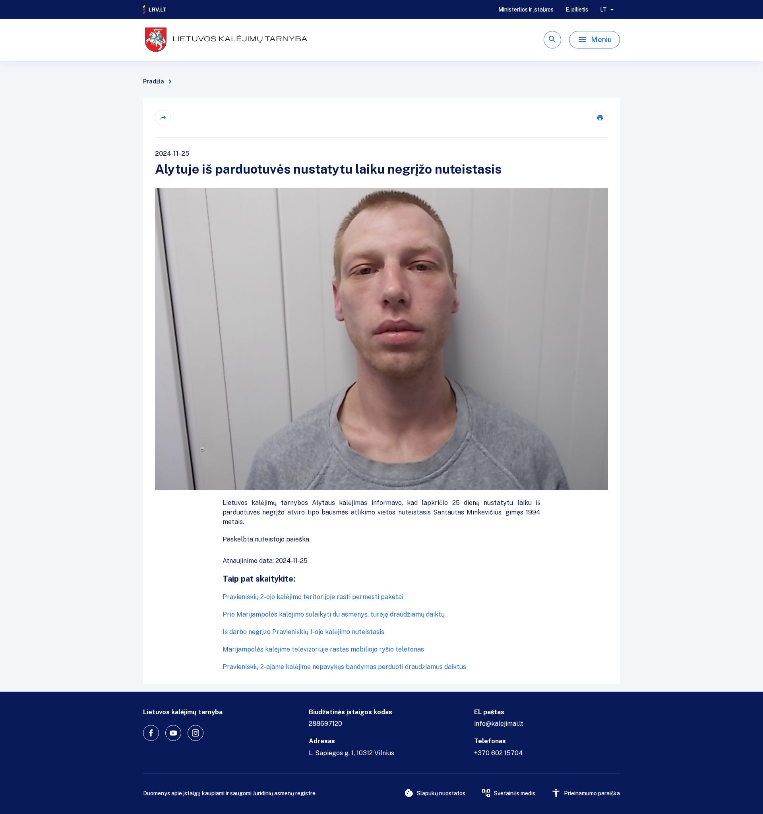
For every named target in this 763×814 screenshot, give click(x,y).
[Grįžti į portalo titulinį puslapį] (155, 9)
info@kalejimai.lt (498, 723)
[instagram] (195, 733)
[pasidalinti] (163, 118)
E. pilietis (576, 9)
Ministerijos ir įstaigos (526, 9)
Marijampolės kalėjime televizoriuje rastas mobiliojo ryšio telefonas (323, 649)
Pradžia (153, 81)
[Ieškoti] (552, 39)
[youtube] (173, 733)
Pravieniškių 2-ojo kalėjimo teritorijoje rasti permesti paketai (313, 597)
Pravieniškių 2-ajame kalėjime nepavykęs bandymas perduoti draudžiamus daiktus (344, 667)
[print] (600, 118)
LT (603, 9)
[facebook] (151, 733)
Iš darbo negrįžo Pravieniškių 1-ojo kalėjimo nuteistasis (303, 632)
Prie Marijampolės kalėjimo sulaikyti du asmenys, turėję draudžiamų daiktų (334, 614)
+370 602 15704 (498, 753)
